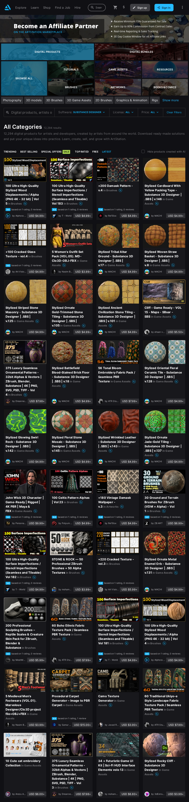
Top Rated (82, 151)
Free (95, 151)
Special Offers (55, 151)
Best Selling (29, 151)
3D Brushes (54, 100)
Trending (10, 151)
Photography (12, 100)
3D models (34, 100)
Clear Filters (174, 112)
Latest (106, 151)
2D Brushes (103, 100)
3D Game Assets (79, 100)
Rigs (155, 100)
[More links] (182, 7)
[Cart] (115, 7)
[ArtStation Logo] (7, 7)
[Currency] (124, 7)
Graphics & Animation (131, 100)
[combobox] (97, 7)
